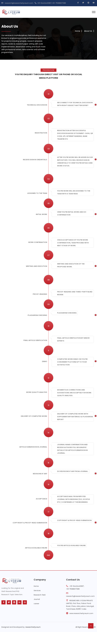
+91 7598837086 (73, 589)
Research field (39, 595)
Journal (37, 599)
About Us (88, 31)
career (36, 603)
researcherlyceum (33, 627)
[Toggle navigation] (94, 12)
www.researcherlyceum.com (81, 613)
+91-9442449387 (76, 586)
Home (77, 31)
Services (37, 590)
